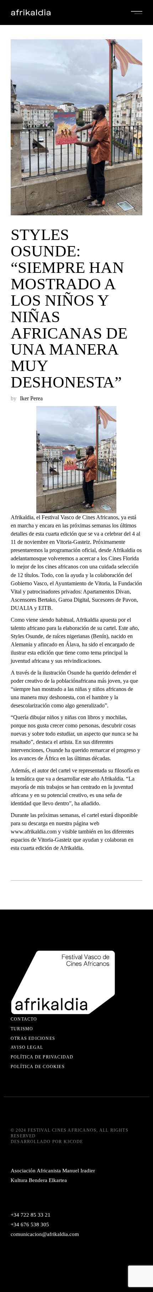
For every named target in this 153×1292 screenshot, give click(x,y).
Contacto (24, 1019)
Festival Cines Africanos (62, 1130)
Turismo (22, 1028)
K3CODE (73, 1141)
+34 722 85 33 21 (31, 1215)
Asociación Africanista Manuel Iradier (53, 1170)
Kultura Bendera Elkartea (39, 1180)
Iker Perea (31, 398)
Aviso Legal (27, 1047)
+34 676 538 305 (30, 1224)
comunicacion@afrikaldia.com (45, 1234)
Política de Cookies (38, 1066)
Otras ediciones (33, 1038)
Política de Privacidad (42, 1057)
